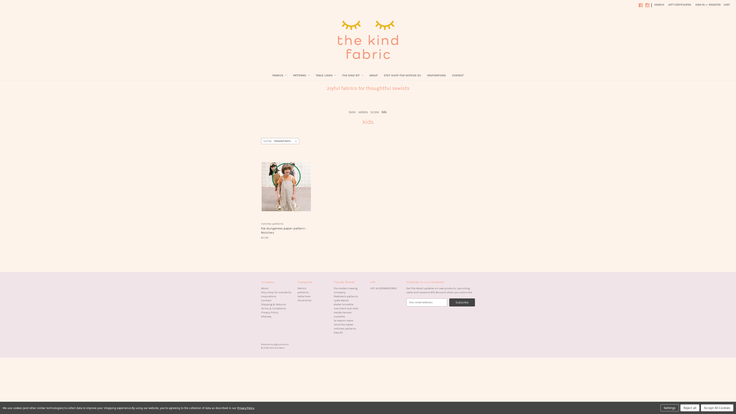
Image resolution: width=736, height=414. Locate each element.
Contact (458, 75)
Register (715, 4)
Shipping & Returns (273, 304)
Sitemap (266, 316)
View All (338, 332)
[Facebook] (641, 5)
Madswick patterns (346, 296)
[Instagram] (647, 5)
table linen (324, 75)
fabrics (277, 75)
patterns (299, 75)
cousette (339, 316)
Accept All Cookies (717, 408)
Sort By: (267, 141)
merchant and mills (346, 308)
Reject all (689, 408)
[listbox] (286, 141)
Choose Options (286, 193)
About (373, 75)
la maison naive (343, 320)
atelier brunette (343, 304)
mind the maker (343, 324)
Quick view (283, 179)
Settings (670, 408)
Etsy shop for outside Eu (402, 75)
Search (659, 4)
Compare (285, 186)
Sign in (700, 4)
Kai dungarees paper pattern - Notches (284, 231)
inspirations (436, 75)
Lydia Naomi (341, 300)
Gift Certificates (679, 4)
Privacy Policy (269, 312)
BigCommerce (281, 344)
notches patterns (345, 328)
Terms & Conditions (273, 308)
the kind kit (351, 75)
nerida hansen (343, 312)
